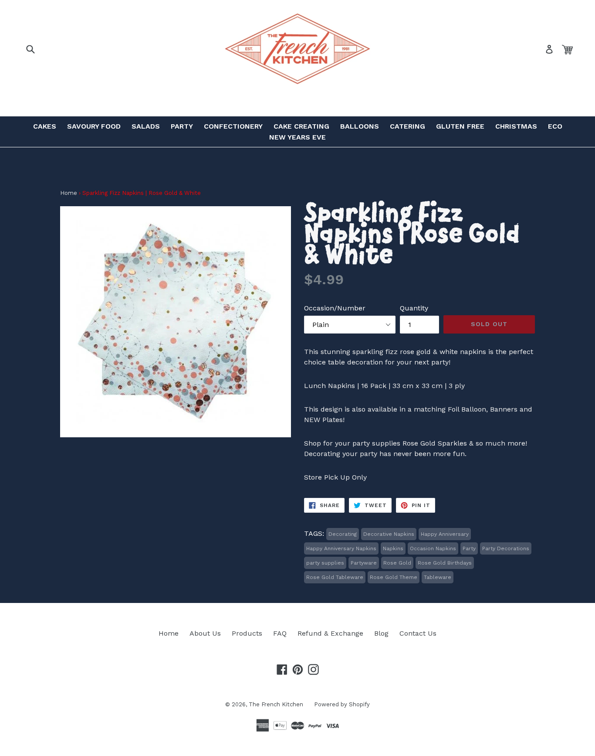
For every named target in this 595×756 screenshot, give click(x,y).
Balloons (359, 126)
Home (68, 193)
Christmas (516, 126)
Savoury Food (94, 126)
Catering (407, 126)
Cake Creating (301, 126)
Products (247, 633)
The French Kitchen (276, 704)
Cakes (44, 126)
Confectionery (233, 126)
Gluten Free (460, 126)
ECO (555, 126)
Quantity (414, 308)
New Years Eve (297, 137)
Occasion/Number (334, 308)
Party (182, 126)
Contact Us (417, 633)
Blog (381, 633)
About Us (205, 633)
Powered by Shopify (342, 704)
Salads (146, 126)
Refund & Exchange (330, 633)
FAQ (280, 633)
